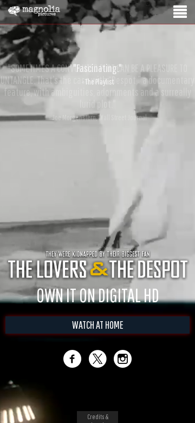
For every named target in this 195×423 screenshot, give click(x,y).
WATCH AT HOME (97, 324)
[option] (97, 74)
